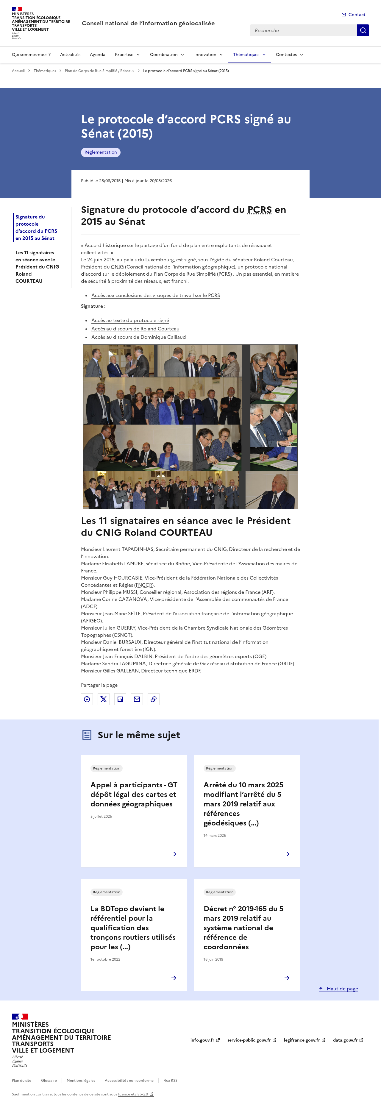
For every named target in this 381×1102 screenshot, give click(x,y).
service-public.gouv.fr (249, 1040)
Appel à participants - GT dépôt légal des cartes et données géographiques (133, 794)
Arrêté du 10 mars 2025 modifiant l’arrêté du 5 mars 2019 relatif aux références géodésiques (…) (243, 804)
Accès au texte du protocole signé (130, 320)
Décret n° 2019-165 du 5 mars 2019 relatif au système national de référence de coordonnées (243, 927)
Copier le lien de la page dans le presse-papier (154, 699)
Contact (357, 15)
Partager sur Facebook (87, 699)
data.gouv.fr (345, 1040)
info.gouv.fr (202, 1040)
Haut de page (342, 988)
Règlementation (101, 152)
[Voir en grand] (190, 427)
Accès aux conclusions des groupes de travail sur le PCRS (155, 295)
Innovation (205, 54)
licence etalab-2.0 (133, 1094)
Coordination (164, 54)
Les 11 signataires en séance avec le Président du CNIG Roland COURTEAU (37, 267)
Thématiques (246, 54)
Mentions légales (81, 1080)
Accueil (18, 71)
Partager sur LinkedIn (120, 699)
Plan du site (21, 1080)
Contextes (286, 54)
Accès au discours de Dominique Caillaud (138, 337)
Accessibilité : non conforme (129, 1080)
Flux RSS (170, 1080)
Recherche (363, 30)
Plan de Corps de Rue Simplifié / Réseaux (99, 71)
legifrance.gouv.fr (302, 1040)
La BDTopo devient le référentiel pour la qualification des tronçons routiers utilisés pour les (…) (133, 927)
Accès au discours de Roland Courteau (135, 328)
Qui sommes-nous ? (31, 54)
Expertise (124, 54)
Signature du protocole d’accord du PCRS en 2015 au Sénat (36, 227)
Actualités (70, 54)
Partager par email (137, 699)
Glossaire (49, 1080)
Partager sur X (104, 699)
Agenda (97, 54)
